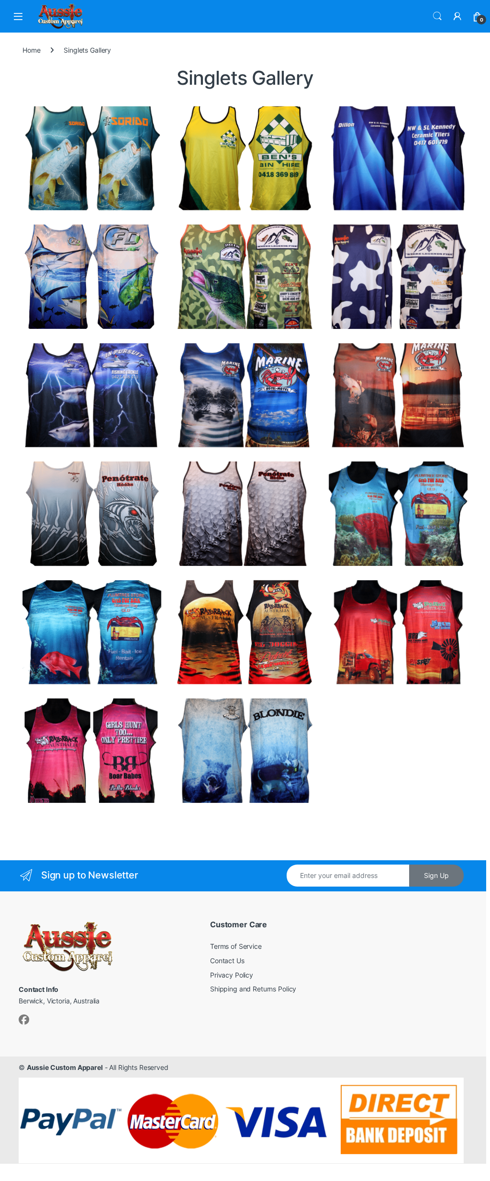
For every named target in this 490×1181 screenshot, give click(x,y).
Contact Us (227, 960)
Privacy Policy (231, 975)
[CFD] (91, 276)
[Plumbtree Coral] (398, 513)
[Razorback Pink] (91, 750)
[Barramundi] (91, 158)
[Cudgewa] (398, 276)
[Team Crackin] (245, 750)
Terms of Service (236, 946)
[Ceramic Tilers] (398, 158)
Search (437, 16)
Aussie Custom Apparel (65, 1067)
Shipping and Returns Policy (253, 989)
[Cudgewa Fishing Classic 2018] (245, 276)
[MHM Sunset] (398, 395)
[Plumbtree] (91, 632)
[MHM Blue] (245, 395)
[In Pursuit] (91, 395)
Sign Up (436, 875)
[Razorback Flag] (245, 632)
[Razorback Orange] (398, 632)
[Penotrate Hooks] (91, 513)
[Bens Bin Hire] (245, 158)
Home (31, 50)
